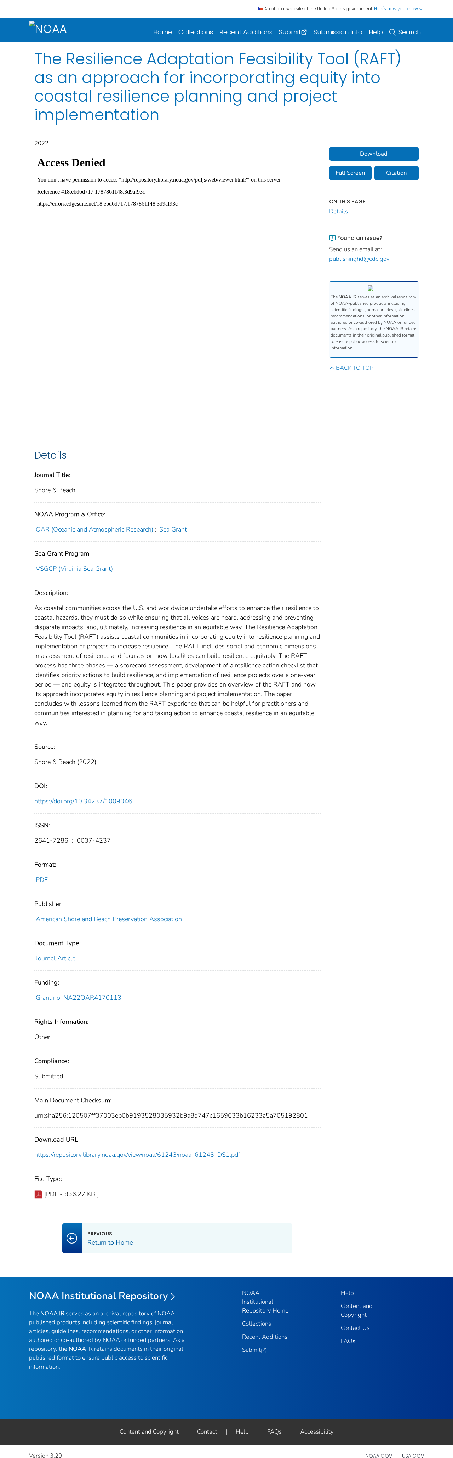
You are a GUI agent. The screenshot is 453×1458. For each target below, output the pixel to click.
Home (162, 32)
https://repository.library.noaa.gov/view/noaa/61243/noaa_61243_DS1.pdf (137, 1154)
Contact (207, 1432)
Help (376, 32)
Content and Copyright (149, 1432)
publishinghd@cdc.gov (359, 259)
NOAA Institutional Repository (98, 1296)
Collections (195, 32)
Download (374, 154)
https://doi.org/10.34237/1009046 (83, 801)
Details (338, 211)
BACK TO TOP (354, 368)
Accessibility (317, 1432)
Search (409, 32)
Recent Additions (246, 32)
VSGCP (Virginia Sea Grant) (74, 568)
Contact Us (355, 1328)
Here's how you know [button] (396, 9)
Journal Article (55, 958)
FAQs (348, 1341)
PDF (42, 880)
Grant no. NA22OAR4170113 (78, 997)
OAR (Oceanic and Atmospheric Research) (94, 529)
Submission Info (338, 32)
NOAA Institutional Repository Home (265, 1302)
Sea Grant (173, 529)
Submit (290, 32)
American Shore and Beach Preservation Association (109, 919)
